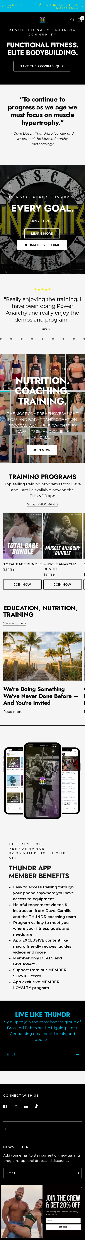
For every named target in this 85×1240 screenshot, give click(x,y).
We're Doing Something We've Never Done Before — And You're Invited (41, 696)
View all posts (14, 623)
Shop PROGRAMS (42, 504)
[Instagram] (18, 1106)
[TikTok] (39, 1106)
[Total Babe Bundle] (22, 536)
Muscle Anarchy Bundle (59, 566)
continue (63, 1227)
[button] (42, 66)
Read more (13, 711)
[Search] (72, 20)
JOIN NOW (22, 584)
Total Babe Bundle (22, 564)
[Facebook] (8, 1106)
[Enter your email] (77, 1054)
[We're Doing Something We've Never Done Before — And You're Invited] (42, 656)
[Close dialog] (81, 1187)
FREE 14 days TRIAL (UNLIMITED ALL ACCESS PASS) (46, 6)
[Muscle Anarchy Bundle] (62, 536)
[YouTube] (29, 1107)
